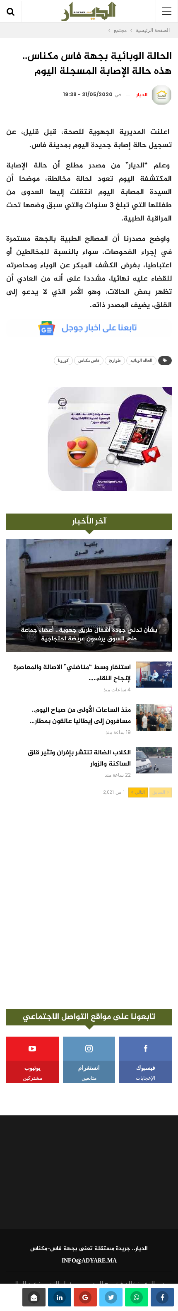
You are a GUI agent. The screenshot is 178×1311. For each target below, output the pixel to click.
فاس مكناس (88, 360)
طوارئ (115, 360)
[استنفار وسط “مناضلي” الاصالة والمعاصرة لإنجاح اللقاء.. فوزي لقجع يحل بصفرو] (154, 675)
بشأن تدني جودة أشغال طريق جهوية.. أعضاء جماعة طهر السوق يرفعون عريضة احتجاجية (89, 634)
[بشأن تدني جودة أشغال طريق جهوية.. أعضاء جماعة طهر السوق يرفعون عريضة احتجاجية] (89, 595)
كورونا (63, 360)
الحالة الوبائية (141, 360)
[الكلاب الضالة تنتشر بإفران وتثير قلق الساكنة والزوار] (154, 760)
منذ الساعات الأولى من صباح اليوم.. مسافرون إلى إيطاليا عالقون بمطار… (80, 716)
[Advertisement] (89, 903)
